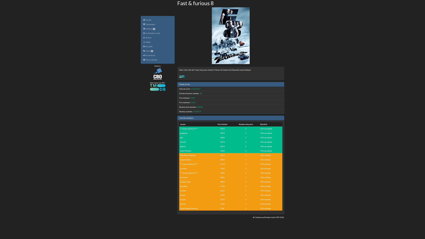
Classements (150, 24)
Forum (148, 51)
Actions (148, 38)
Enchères (149, 29)
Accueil (148, 20)
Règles (148, 42)
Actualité (149, 46)
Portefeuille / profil (152, 33)
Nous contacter (151, 60)
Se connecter (150, 55)
